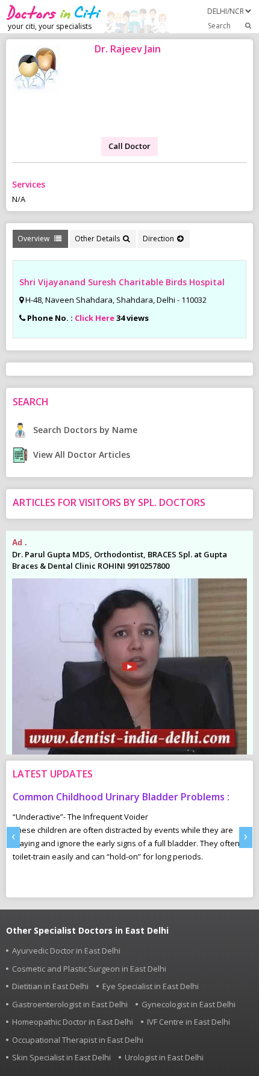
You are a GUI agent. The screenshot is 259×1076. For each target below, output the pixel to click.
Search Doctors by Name (84, 429)
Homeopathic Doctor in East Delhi (72, 1021)
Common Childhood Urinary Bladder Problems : (121, 796)
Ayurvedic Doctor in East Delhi (66, 950)
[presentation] (13, 837)
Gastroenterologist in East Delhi (70, 1004)
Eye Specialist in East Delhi (150, 986)
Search (219, 26)
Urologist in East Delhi (164, 1057)
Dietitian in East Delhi (50, 986)
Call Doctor (129, 146)
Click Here (94, 317)
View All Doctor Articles (80, 454)
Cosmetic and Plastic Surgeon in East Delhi (89, 968)
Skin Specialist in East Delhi (61, 1057)
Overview (34, 238)
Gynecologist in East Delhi (189, 1004)
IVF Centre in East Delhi (188, 1021)
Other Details (97, 238)
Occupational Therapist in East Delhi (77, 1039)
